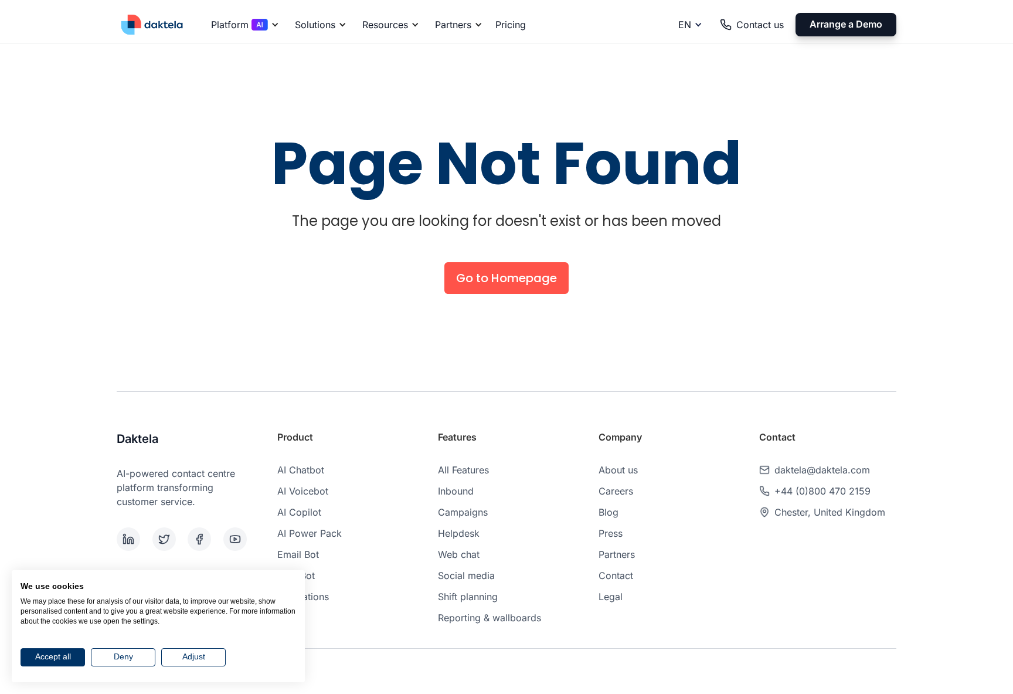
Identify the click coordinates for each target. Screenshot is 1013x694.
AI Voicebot (302, 491)
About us (618, 470)
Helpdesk (459, 533)
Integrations (303, 596)
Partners (617, 554)
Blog (608, 512)
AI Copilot (299, 512)
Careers (616, 491)
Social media (466, 575)
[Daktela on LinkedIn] (132, 539)
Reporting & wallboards (489, 618)
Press (611, 533)
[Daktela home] (152, 24)
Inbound (456, 491)
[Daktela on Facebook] (203, 539)
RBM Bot (296, 575)
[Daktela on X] (167, 539)
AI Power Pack (309, 533)
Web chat (459, 554)
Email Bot (298, 554)
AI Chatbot (300, 470)
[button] (243, 24)
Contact (616, 575)
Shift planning (468, 596)
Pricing (510, 25)
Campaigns (463, 512)
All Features (463, 470)
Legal (611, 596)
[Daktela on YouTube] (238, 539)
